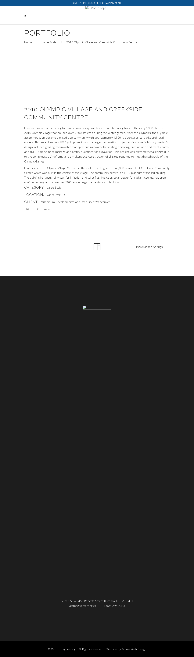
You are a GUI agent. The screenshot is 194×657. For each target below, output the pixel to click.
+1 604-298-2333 (113, 606)
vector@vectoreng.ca (82, 606)
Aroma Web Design (134, 649)
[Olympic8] (134, 91)
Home (28, 42)
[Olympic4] (134, 82)
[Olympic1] (59, 65)
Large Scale (49, 42)
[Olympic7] (59, 91)
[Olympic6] (59, 82)
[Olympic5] (134, 74)
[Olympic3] (59, 74)
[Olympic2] (134, 65)
